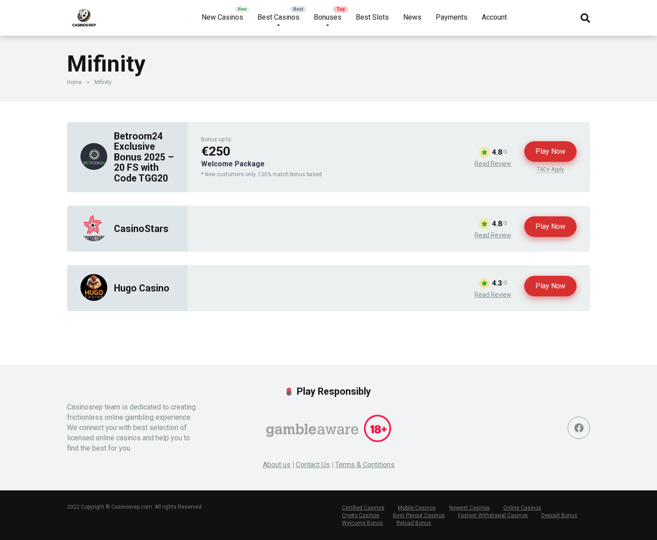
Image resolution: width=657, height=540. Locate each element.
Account (494, 17)
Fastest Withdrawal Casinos (493, 515)
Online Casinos (522, 508)
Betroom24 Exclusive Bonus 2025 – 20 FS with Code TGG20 (144, 157)
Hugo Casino (141, 288)
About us (277, 464)
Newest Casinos (469, 508)
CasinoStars (141, 228)
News (412, 17)
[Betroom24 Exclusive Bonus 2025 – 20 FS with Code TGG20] (93, 167)
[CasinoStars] (93, 239)
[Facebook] (579, 428)
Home (74, 82)
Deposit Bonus (559, 515)
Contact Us (313, 464)
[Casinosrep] (84, 14)
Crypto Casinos (360, 515)
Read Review (493, 163)
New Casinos (222, 17)
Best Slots (372, 17)
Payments (451, 17)
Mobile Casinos (417, 508)
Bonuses (327, 17)
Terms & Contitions (365, 464)
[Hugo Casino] (93, 298)
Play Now (550, 151)
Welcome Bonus (362, 523)
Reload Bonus (413, 523)
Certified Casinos (363, 508)
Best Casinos (278, 17)
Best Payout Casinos (419, 515)
